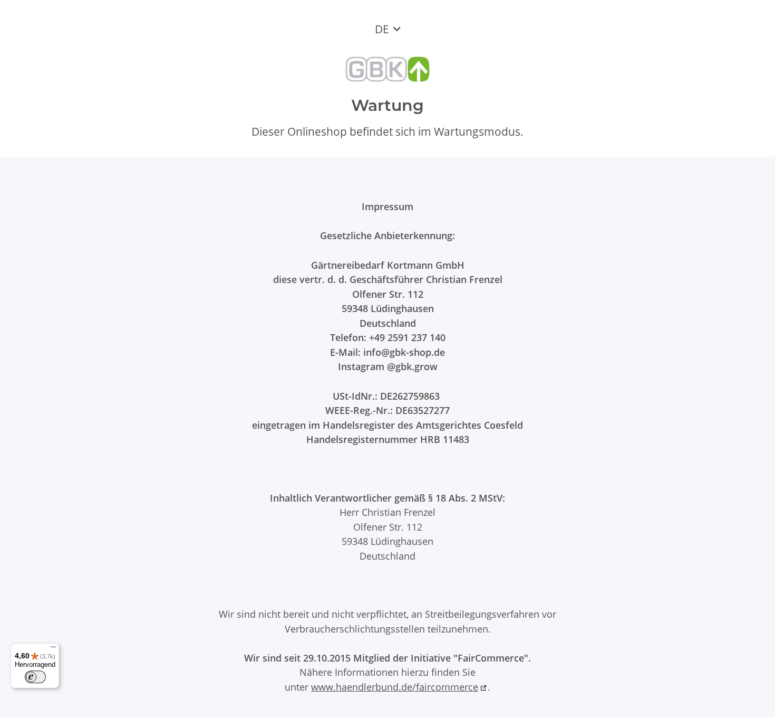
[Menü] (53, 649)
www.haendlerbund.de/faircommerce (394, 686)
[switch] (35, 677)
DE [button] (382, 29)
